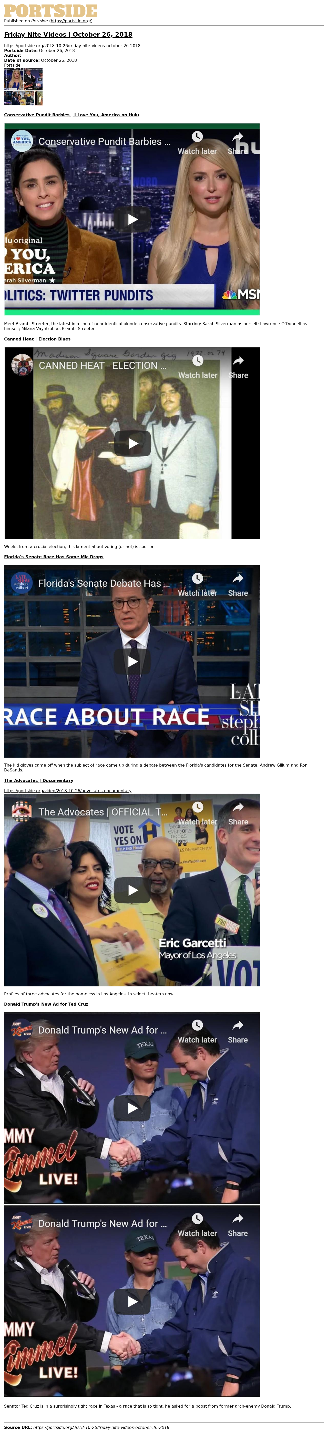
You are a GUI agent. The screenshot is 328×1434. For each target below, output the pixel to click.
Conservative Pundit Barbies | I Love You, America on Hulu (71, 114)
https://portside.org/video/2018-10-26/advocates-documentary (67, 790)
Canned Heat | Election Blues (37, 339)
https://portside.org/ (71, 20)
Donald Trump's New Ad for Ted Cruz (46, 1004)
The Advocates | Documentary (38, 780)
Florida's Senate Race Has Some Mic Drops (54, 556)
